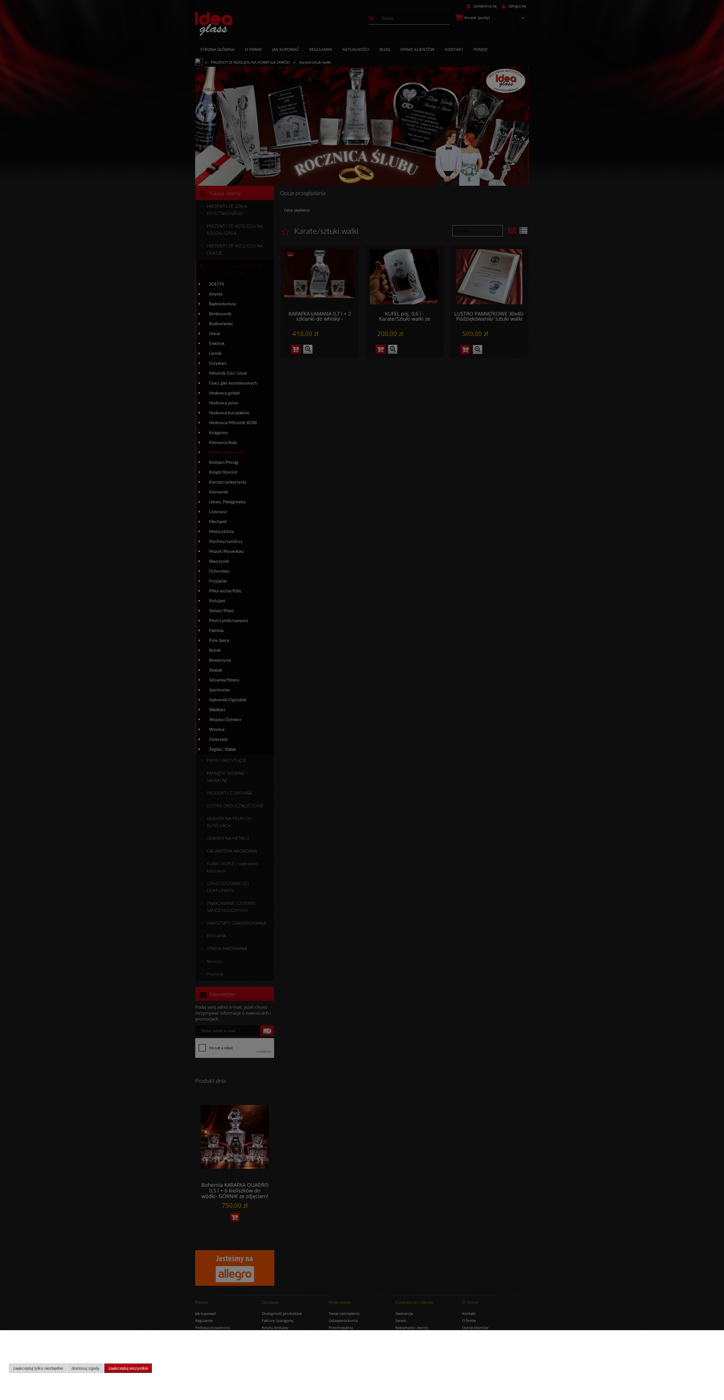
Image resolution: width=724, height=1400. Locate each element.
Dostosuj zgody (86, 1368)
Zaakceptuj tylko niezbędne (38, 1368)
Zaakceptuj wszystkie (128, 1368)
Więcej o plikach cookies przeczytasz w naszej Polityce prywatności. (65, 1356)
